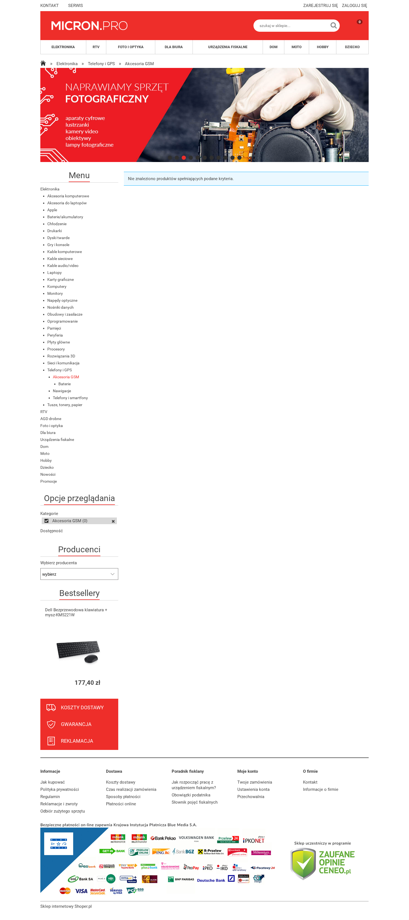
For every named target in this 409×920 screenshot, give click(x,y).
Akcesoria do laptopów (67, 203)
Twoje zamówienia (254, 782)
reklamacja (77, 741)
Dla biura (48, 432)
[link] (204, 115)
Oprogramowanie (62, 321)
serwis (75, 5)
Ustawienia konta (253, 789)
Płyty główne (58, 342)
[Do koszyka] (109, 682)
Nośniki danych (60, 307)
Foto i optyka (51, 425)
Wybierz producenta (58, 563)
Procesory (56, 349)
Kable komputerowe (64, 251)
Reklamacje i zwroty (59, 803)
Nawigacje (62, 391)
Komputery (56, 286)
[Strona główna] (89, 25)
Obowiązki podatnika (191, 795)
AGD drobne (50, 418)
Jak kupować (52, 782)
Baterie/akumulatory (65, 217)
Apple (52, 210)
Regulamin (50, 796)
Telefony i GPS (59, 370)
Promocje (48, 481)
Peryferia (55, 335)
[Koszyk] (354, 30)
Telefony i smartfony (70, 398)
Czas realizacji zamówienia (131, 789)
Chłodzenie (56, 224)
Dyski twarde (58, 237)
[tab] (170, 158)
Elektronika (50, 189)
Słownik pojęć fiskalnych (195, 802)
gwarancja (76, 724)
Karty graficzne (60, 279)
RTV (43, 411)
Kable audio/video (62, 265)
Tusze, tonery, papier (64, 405)
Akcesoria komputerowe (68, 196)
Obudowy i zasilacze (64, 314)
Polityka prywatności (59, 789)
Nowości (47, 474)
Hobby (46, 460)
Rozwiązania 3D (61, 356)
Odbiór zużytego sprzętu (62, 811)
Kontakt (310, 782)
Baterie (64, 384)
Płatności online (121, 803)
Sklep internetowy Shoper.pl (66, 906)
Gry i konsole (58, 244)
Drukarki (54, 231)
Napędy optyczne (62, 300)
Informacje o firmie (320, 789)
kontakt (49, 5)
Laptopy (54, 272)
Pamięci (54, 328)
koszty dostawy (82, 707)
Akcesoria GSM (66, 377)
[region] (204, 115)
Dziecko (47, 467)
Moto (45, 453)
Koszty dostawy (120, 782)
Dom (44, 446)
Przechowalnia (250, 796)
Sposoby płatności (123, 796)
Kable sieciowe (60, 258)
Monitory (55, 293)
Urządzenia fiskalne (57, 439)
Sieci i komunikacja (63, 363)
